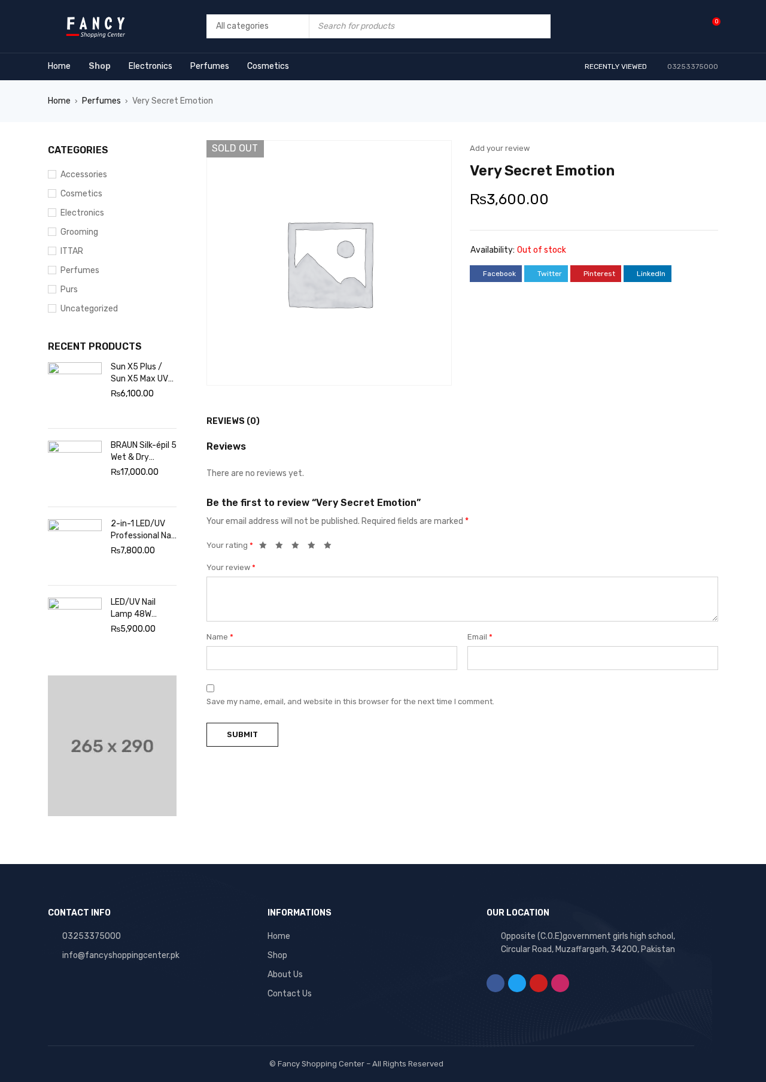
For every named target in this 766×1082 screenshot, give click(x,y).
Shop (277, 955)
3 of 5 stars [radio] (298, 547)
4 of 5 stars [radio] (315, 547)
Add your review (500, 148)
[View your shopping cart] (710, 26)
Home (59, 101)
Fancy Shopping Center (321, 1063)
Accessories (83, 174)
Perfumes (101, 101)
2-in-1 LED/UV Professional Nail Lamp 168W (143, 530)
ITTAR (71, 251)
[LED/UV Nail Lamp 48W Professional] (75, 624)
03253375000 (91, 936)
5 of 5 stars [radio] (331, 547)
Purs (69, 289)
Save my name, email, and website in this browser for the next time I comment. (350, 701)
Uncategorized (89, 309)
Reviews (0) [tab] (233, 421)
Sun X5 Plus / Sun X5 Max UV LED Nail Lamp (139, 373)
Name (219, 636)
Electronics (82, 213)
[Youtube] (539, 983)
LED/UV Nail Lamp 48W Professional (135, 608)
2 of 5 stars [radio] (282, 547)
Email (480, 636)
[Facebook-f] (495, 983)
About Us (285, 974)
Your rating (229, 545)
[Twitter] (517, 983)
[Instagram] (560, 983)
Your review (231, 567)
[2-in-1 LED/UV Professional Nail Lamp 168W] (75, 546)
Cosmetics (81, 194)
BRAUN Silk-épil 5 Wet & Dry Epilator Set (144, 451)
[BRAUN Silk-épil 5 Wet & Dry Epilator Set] (75, 468)
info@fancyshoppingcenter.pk (121, 955)
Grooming (79, 232)
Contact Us (290, 994)
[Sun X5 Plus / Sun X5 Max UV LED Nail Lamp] (75, 389)
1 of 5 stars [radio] (266, 547)
